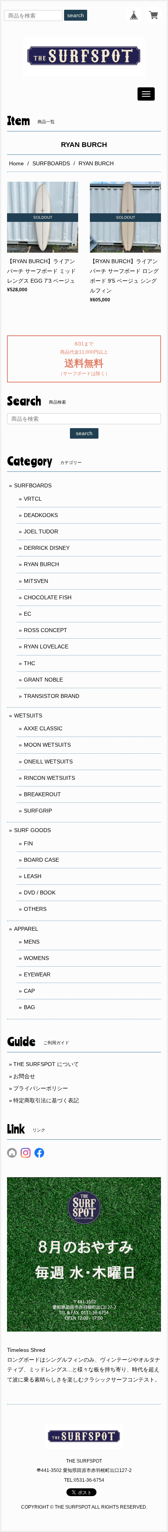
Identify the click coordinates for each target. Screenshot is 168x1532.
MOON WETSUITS (47, 745)
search (75, 15)
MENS (31, 942)
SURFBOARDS (51, 163)
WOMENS (36, 958)
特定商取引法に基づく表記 (46, 1100)
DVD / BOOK (39, 892)
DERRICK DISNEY (47, 548)
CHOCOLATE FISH (47, 597)
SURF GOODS (32, 830)
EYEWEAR (37, 974)
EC (27, 614)
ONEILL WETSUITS (48, 761)
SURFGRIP (38, 811)
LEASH (32, 876)
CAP (29, 991)
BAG (29, 1007)
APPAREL (26, 929)
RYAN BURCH (41, 564)
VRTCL (33, 499)
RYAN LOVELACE (46, 646)
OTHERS (35, 909)
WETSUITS (28, 715)
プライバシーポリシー (40, 1088)
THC (29, 663)
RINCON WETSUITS (49, 778)
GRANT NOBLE (43, 680)
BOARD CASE (41, 860)
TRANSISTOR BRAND (51, 696)
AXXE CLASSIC (43, 728)
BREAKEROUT (42, 794)
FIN (28, 843)
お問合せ (24, 1076)
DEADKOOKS (41, 515)
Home (16, 163)
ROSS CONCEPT (45, 630)
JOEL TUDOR (41, 531)
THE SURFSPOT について (46, 1064)
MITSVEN (36, 581)
